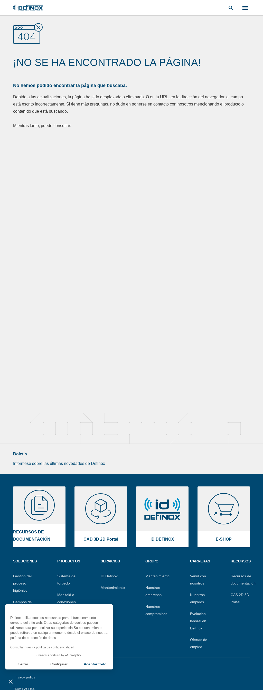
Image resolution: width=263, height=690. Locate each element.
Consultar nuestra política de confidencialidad (42, 647)
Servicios (110, 561)
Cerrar (23, 664)
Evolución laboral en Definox (198, 621)
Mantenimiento (113, 588)
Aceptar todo (95, 664)
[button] (11, 681)
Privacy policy (24, 677)
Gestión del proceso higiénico (22, 583)
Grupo (151, 561)
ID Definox (109, 576)
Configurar (59, 664)
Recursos (241, 561)
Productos (68, 561)
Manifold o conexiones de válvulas (66, 602)
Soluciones (25, 561)
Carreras (200, 561)
